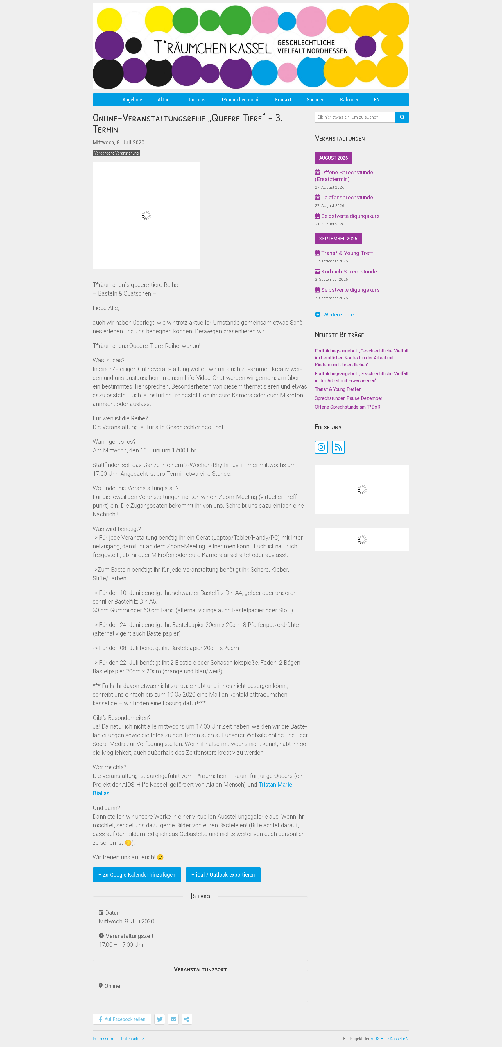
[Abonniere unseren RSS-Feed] (338, 447)
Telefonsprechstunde (346, 197)
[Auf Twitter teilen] (159, 1019)
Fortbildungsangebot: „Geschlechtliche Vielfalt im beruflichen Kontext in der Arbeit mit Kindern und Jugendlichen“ (361, 358)
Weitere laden (339, 314)
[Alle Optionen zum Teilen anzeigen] (187, 1019)
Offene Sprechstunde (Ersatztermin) (344, 175)
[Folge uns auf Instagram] (321, 447)
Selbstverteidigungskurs (350, 216)
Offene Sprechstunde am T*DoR (347, 407)
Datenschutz (132, 1038)
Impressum (103, 1038)
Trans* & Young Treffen (338, 389)
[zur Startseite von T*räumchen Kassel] (251, 5)
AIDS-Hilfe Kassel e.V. (390, 1038)
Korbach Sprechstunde (348, 271)
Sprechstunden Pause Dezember (348, 398)
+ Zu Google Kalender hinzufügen (136, 874)
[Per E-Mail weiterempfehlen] (173, 1019)
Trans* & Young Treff (346, 253)
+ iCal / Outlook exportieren (223, 874)
